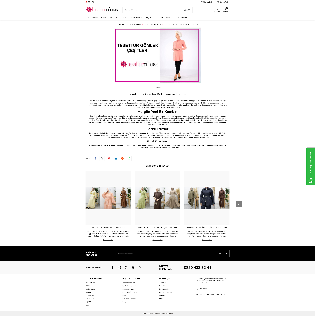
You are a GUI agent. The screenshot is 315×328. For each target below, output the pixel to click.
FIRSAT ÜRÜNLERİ (167, 18)
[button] (239, 204)
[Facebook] (112, 267)
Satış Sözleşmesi (128, 289)
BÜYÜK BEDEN (136, 18)
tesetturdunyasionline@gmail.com (212, 294)
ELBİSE (88, 286)
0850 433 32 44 (197, 267)
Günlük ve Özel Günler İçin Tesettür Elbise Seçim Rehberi (157, 227)
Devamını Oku (108, 240)
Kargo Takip (224, 2)
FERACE (88, 292)
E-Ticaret (150, 313)
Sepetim (162, 295)
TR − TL (91, 2)
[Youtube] (132, 267)
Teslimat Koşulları (128, 282)
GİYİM (103, 18)
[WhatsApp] (139, 267)
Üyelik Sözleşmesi (129, 286)
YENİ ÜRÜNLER (91, 289)
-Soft (144, 313)
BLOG (161, 299)
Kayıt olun (223, 254)
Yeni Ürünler (92, 18)
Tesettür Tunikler (153, 25)
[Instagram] (119, 267)
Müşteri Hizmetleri (165, 292)
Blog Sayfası (135, 25)
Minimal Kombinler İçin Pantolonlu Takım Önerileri (207, 227)
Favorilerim (208, 2)
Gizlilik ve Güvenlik (128, 299)
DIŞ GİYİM (114, 18)
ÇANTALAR (182, 18)
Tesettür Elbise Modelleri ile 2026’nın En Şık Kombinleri (108, 227)
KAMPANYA (90, 295)
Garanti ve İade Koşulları (131, 292)
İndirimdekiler (164, 289)
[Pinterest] (126, 267)
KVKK (124, 295)
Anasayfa (122, 25)
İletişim (124, 302)
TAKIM (123, 18)
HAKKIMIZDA (90, 282)
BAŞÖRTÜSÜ (151, 18)
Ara (188, 10)
